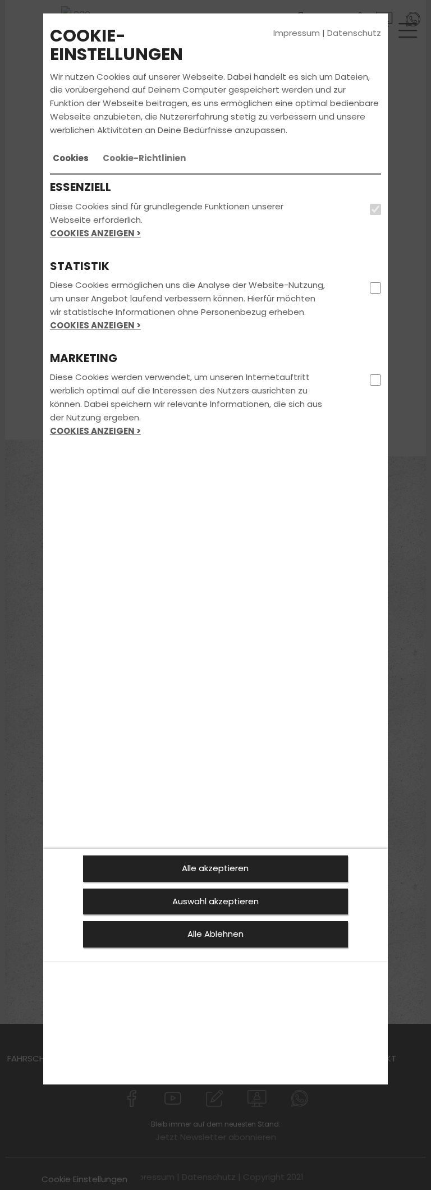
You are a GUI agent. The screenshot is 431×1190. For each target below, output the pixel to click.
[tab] (70, 158)
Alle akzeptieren (215, 868)
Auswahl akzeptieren (215, 901)
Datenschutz (354, 33)
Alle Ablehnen (215, 934)
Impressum (296, 33)
